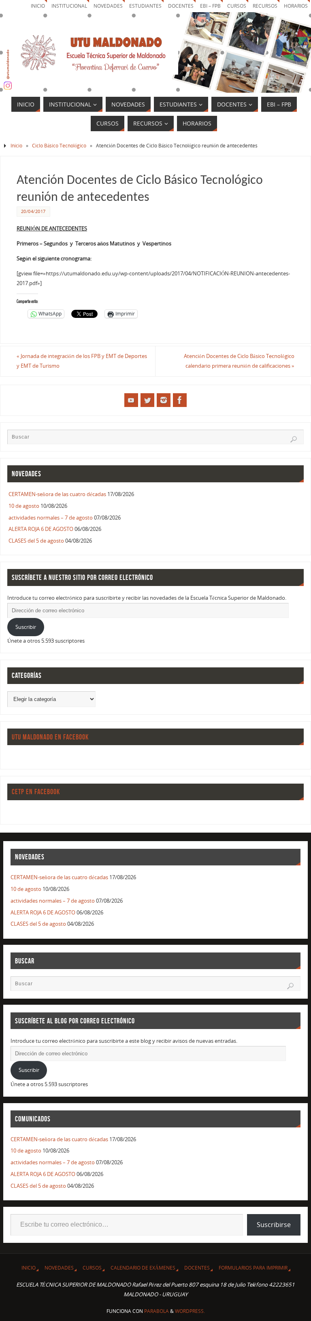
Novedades (108, 5)
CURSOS (236, 5)
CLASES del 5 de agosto (36, 540)
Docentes (197, 1267)
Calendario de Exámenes (143, 1267)
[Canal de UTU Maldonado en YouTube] (131, 400)
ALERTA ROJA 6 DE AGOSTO (41, 529)
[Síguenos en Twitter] (147, 400)
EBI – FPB (210, 5)
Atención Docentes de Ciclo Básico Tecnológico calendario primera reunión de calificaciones (239, 360)
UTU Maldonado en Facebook (50, 737)
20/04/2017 (33, 211)
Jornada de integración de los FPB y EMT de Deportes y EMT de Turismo (82, 360)
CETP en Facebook (36, 792)
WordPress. (190, 1311)
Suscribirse (274, 1224)
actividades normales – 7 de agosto (51, 517)
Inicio (38, 5)
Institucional (69, 5)
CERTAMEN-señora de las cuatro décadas (57, 494)
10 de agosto (24, 505)
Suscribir (25, 627)
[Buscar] (294, 439)
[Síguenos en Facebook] (180, 400)
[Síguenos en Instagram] (163, 400)
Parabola (156, 1311)
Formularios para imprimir (253, 1267)
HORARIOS (296, 5)
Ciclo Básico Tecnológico (59, 145)
